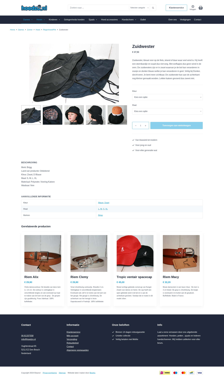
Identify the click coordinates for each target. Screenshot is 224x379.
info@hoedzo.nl (28, 339)
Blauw (100, 203)
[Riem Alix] (42, 253)
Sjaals (91, 20)
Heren (39, 20)
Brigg (100, 215)
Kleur (134, 91)
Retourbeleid (73, 343)
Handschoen (128, 20)
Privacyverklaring (50, 373)
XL (106, 209)
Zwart (106, 203)
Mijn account (72, 336)
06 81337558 (27, 336)
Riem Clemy (79, 277)
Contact (197, 20)
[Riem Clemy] (89, 253)
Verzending (72, 339)
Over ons (172, 20)
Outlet (143, 20)
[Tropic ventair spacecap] (135, 253)
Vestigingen (185, 20)
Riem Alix (31, 277)
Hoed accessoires (109, 20)
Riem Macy (171, 277)
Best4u (92, 373)
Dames (26, 20)
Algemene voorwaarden (78, 350)
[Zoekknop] (153, 8)
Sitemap (62, 373)
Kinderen (53, 20)
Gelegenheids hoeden (74, 20)
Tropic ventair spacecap (134, 277)
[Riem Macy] (181, 253)
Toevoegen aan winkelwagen (176, 125)
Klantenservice (176, 8)
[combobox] (98, 8)
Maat (134, 105)
